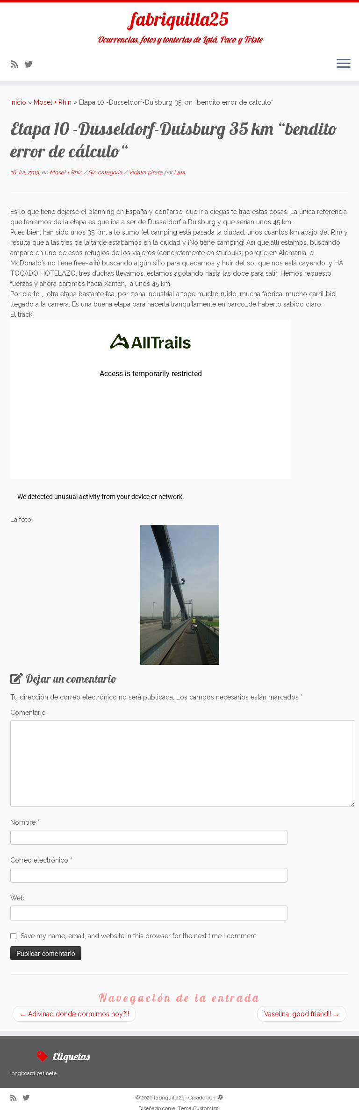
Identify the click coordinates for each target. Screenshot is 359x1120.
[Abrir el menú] (344, 64)
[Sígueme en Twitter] (31, 64)
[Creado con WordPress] (220, 1096)
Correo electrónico (41, 860)
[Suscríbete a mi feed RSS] (17, 64)
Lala (179, 172)
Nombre (25, 822)
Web (17, 898)
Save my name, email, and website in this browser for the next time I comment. (139, 936)
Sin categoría (106, 172)
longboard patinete (33, 1073)
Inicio (18, 102)
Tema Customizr (198, 1109)
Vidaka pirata (146, 172)
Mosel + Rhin (53, 102)
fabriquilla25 (180, 18)
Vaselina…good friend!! (301, 1014)
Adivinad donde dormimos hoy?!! (74, 1014)
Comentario (28, 712)
